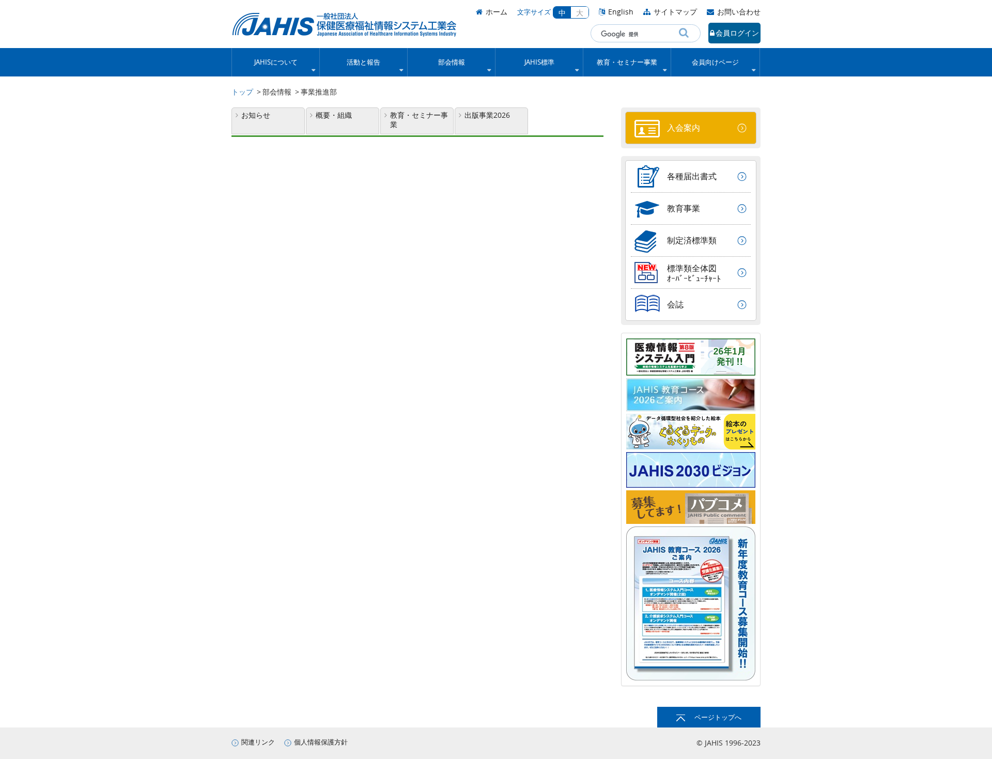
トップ (242, 92)
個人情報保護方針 (321, 742)
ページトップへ (717, 717)
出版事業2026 (487, 115)
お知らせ (255, 115)
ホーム (496, 12)
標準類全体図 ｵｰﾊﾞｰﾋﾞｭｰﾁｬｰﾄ (694, 273)
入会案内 (683, 127)
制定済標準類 (692, 240)
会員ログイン (737, 33)
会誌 (675, 304)
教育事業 (683, 208)
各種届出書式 (692, 176)
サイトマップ (675, 12)
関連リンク (258, 742)
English (620, 12)
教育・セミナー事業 (419, 119)
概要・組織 (334, 115)
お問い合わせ (739, 12)
